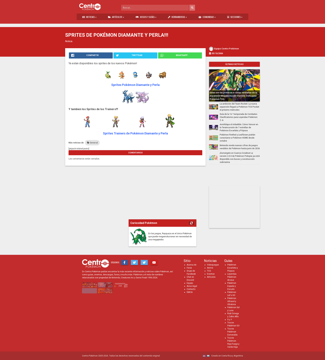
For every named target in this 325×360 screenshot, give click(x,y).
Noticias (90, 17)
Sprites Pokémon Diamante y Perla (135, 85)
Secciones (235, 17)
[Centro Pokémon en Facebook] (124, 262)
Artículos (117, 17)
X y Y (229, 319)
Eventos (211, 274)
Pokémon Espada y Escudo (231, 286)
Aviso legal (192, 286)
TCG (209, 271)
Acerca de (191, 265)
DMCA (189, 292)
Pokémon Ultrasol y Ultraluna (231, 301)
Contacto (191, 289)
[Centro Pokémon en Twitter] (134, 262)
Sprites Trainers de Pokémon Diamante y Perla (135, 133)
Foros (189, 268)
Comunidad (208, 17)
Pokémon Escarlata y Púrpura (232, 268)
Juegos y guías (147, 17)
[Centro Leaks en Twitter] (144, 262)
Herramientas (178, 17)
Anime (210, 268)
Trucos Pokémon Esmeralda (232, 332)
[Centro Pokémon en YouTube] (154, 262)
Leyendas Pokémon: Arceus (232, 277)
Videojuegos (213, 265)
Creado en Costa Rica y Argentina (227, 356)
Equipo (190, 283)
